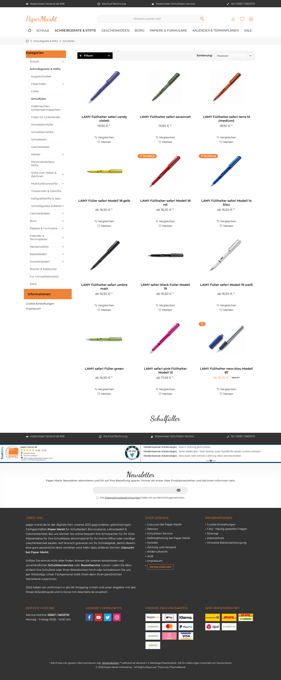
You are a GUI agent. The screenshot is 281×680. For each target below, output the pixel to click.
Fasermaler (38, 84)
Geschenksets (40, 147)
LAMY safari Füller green (104, 368)
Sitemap (212, 533)
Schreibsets (39, 139)
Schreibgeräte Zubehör (46, 206)
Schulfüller (38, 99)
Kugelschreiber (41, 76)
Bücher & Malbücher (43, 269)
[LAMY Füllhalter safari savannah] (165, 87)
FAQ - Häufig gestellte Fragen (227, 529)
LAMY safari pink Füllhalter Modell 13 (165, 370)
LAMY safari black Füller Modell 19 (165, 286)
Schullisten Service (159, 533)
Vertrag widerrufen (160, 566)
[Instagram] (117, 617)
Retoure (152, 529)
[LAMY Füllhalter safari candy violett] (104, 87)
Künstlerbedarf (40, 261)
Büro (33, 221)
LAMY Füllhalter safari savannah (165, 117)
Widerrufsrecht (157, 551)
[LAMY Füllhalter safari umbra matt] (104, 255)
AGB (150, 556)
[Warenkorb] (251, 19)
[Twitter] (107, 617)
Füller (35, 91)
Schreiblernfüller (42, 124)
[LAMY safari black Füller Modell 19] (165, 255)
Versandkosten (110, 662)
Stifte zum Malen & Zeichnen (43, 174)
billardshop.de (44, 592)
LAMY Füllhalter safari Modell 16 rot (165, 202)
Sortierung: (204, 55)
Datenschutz (215, 538)
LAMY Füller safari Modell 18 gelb (104, 201)
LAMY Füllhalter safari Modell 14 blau (226, 202)
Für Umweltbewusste (44, 276)
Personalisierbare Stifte (42, 163)
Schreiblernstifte (42, 132)
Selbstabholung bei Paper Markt (168, 538)
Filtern (88, 55)
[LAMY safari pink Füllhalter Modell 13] (165, 339)
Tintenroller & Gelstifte (46, 191)
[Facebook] (89, 617)
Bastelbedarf (38, 254)
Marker (36, 154)
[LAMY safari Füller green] (104, 339)
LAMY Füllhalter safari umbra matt (104, 286)
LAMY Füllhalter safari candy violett (104, 118)
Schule (34, 61)
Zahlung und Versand (161, 547)
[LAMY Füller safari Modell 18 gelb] (104, 171)
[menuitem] (251, 19)
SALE (33, 284)
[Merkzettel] (242, 19)
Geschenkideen (40, 213)
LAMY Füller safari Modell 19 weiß (226, 285)
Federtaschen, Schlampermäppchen (45, 108)
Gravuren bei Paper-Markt (164, 524)
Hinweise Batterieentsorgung (227, 542)
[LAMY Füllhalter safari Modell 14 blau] (226, 171)
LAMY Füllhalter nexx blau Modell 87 (226, 370)
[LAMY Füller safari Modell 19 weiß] (226, 255)
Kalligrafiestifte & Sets (45, 198)
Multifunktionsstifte (44, 183)
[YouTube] (98, 617)
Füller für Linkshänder (45, 117)
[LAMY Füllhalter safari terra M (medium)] (226, 87)
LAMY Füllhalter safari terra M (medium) (226, 118)
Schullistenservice (60, 565)
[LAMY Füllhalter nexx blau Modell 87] (226, 339)
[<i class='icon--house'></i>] (29, 31)
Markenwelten (39, 246)
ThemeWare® (177, 667)
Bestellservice (90, 565)
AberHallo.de (85, 592)
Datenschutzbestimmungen (123, 497)
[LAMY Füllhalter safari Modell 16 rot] (165, 171)
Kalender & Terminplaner (39, 237)
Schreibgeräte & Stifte (45, 69)
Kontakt (152, 542)
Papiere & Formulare (43, 228)
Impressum (33, 308)
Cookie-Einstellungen (40, 303)
